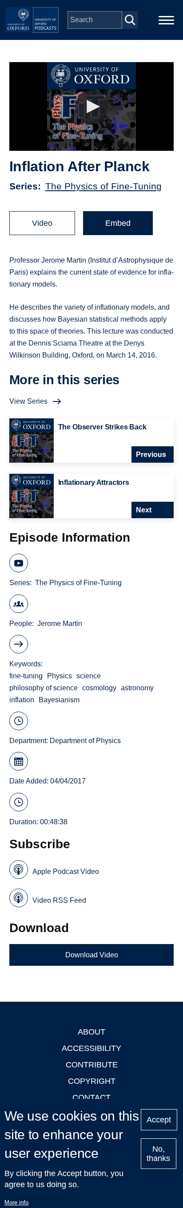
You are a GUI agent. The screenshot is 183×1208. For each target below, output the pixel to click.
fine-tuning (26, 676)
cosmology (99, 688)
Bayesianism (59, 700)
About (91, 1031)
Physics (59, 676)
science (88, 676)
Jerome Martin (59, 623)
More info (16, 1202)
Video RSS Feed (59, 900)
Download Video (91, 955)
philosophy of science (43, 688)
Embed (118, 223)
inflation (21, 700)
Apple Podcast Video (65, 871)
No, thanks (158, 1154)
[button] (91, 106)
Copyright (91, 1081)
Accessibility (91, 1048)
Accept (159, 1119)
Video (42, 223)
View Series (28, 401)
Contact (91, 1097)
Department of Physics (85, 740)
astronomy (137, 688)
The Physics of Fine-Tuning (103, 186)
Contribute (92, 1064)
